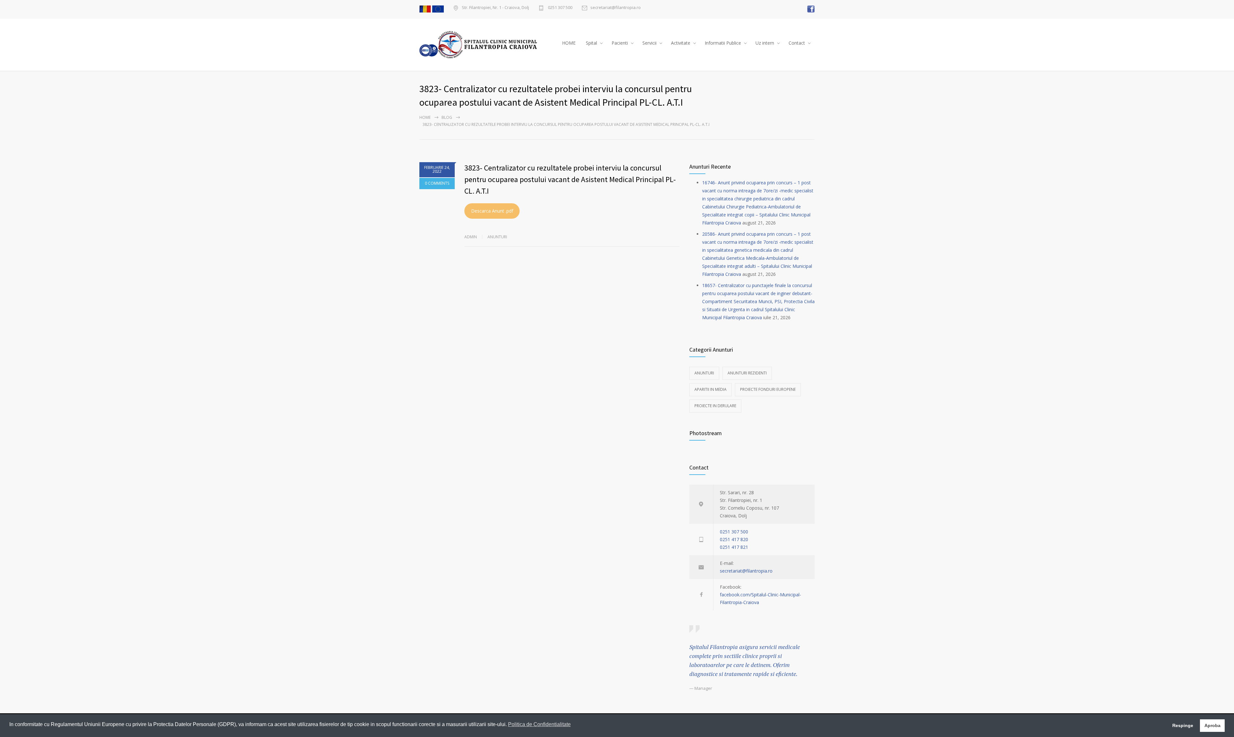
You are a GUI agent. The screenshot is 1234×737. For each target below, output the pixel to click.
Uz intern (765, 43)
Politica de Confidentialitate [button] (539, 724)
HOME (569, 43)
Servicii (649, 43)
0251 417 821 (734, 547)
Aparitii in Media (710, 389)
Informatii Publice (723, 43)
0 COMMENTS (437, 183)
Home (425, 117)
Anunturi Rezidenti (747, 373)
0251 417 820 (734, 539)
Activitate (680, 43)
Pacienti (620, 43)
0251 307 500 (559, 7)
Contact (797, 43)
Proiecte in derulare (715, 405)
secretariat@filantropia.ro (615, 7)
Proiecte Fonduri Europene (768, 389)
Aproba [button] (1212, 725)
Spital (591, 43)
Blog (447, 117)
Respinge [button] (1182, 725)
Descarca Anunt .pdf (492, 211)
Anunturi (497, 237)
